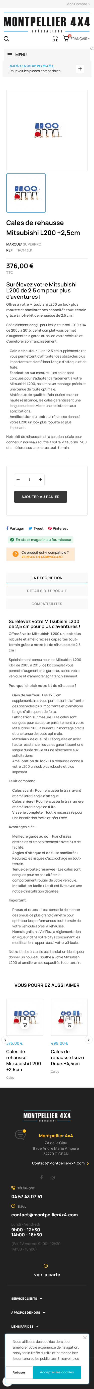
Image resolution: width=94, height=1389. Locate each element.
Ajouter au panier (41, 496)
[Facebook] (41, 1177)
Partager (17, 528)
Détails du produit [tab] (47, 590)
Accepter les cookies (57, 1372)
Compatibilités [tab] (47, 603)
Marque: (14, 244)
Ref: (10, 250)
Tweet (39, 528)
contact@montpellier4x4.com (58, 1163)
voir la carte (47, 1274)
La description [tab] (47, 577)
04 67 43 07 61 (26, 1196)
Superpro (32, 244)
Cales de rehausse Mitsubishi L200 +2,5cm (23, 1060)
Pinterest (60, 528)
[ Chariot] (25, 1025)
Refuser (19, 1372)
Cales (10, 1077)
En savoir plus (68, 1358)
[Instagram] (52, 1177)
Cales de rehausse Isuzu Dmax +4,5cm (67, 1057)
